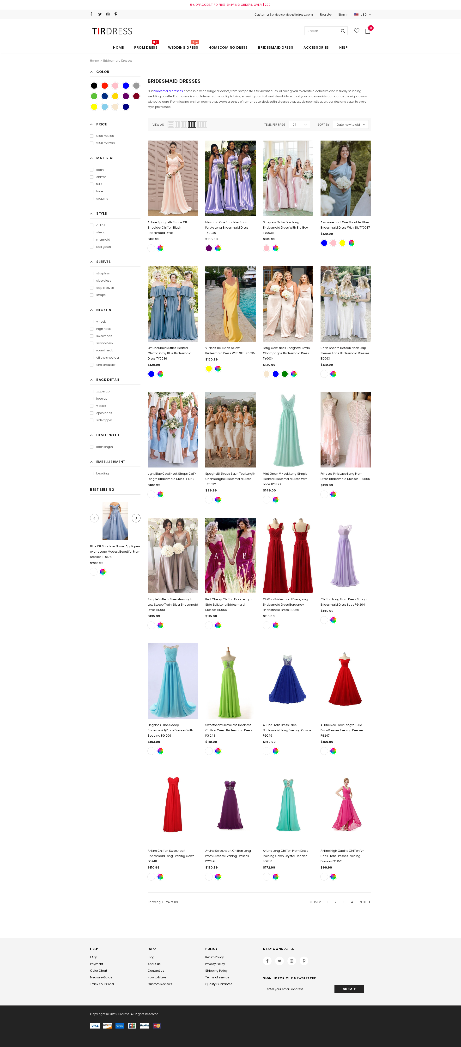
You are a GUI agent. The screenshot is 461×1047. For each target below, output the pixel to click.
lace (99, 191)
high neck (103, 329)
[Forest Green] (284, 374)
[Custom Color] (102, 571)
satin (100, 170)
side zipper (104, 420)
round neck (104, 350)
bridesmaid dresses (168, 91)
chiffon (101, 177)
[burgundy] (136, 96)
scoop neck (104, 343)
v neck (101, 321)
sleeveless (103, 280)
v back (101, 406)
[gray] (136, 86)
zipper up (102, 391)
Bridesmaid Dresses (118, 61)
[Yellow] (342, 243)
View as (158, 125)
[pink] (115, 86)
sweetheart (104, 336)
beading (102, 473)
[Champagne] (266, 374)
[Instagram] (109, 14)
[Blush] (151, 248)
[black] (94, 86)
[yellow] (94, 107)
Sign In (343, 14)
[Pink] (266, 248)
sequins (102, 198)
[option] (115, 538)
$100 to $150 (105, 136)
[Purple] (208, 248)
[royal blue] (105, 96)
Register (326, 14)
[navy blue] (126, 107)
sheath (101, 232)
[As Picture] (93, 571)
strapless (103, 273)
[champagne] (115, 107)
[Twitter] (101, 14)
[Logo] (113, 31)
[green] (94, 96)
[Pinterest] (118, 14)
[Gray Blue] (151, 374)
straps (101, 295)
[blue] (126, 86)
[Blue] (324, 243)
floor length (104, 447)
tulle (99, 184)
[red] (105, 86)
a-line (100, 225)
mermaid (103, 239)
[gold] (115, 96)
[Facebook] (93, 14)
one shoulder (105, 365)
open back (104, 413)
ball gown (103, 247)
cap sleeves (105, 288)
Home (94, 61)
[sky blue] (105, 107)
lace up (101, 398)
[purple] (126, 96)
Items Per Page (274, 125)
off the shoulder (107, 357)
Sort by (323, 125)
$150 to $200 (105, 143)
